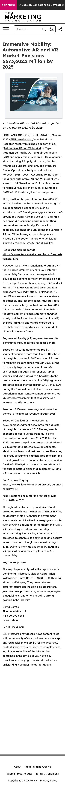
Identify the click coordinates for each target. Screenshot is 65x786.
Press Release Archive (37, 766)
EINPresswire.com (21, 139)
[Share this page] (60, 29)
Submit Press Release (19, 773)
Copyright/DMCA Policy (22, 780)
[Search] (44, 29)
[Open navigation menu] (6, 29)
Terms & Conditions (47, 773)
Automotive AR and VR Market (22, 148)
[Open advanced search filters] (51, 29)
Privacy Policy (48, 780)
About (17, 766)
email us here (11, 620)
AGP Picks (8, 5)
